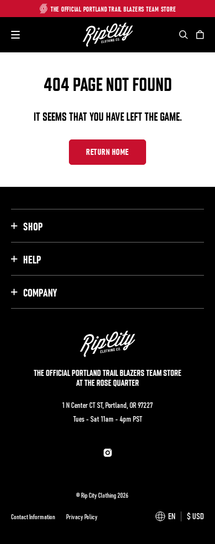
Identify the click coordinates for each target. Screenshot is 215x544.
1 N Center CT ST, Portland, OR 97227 (107, 404)
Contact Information (33, 516)
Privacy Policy (82, 516)
